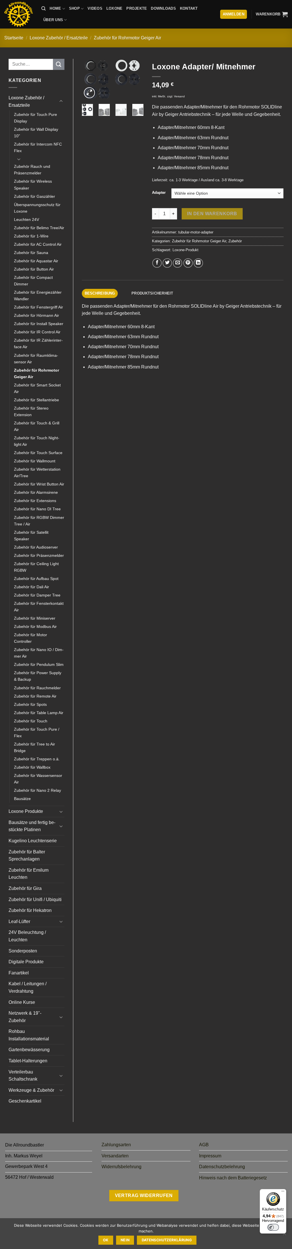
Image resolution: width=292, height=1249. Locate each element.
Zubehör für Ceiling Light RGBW (36, 567)
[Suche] (43, 8)
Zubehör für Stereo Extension (31, 411)
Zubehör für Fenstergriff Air (38, 307)
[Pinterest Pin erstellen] (188, 263)
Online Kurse (22, 1002)
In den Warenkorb (212, 213)
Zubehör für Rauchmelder (37, 688)
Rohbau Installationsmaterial (29, 1035)
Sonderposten (23, 950)
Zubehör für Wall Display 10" (36, 132)
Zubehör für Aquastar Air (36, 261)
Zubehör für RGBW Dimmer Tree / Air (39, 520)
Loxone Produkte (26, 811)
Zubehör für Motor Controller (30, 638)
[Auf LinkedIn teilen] (198, 263)
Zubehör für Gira (25, 888)
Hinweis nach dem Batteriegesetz (233, 1177)
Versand (179, 96)
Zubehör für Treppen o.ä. (37, 759)
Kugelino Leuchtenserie (33, 840)
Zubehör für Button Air (34, 269)
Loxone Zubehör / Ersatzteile (59, 37)
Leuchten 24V (26, 219)
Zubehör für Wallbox (32, 767)
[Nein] (284, 1235)
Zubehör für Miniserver (34, 618)
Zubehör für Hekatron (30, 910)
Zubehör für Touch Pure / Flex (36, 732)
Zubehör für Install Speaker (38, 323)
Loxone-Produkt (185, 250)
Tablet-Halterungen (28, 1060)
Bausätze (22, 798)
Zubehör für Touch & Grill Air (36, 426)
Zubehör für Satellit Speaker (31, 535)
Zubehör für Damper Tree (37, 595)
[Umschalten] (61, 101)
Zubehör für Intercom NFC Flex (38, 147)
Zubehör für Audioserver (36, 547)
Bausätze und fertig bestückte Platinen (32, 826)
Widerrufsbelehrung (121, 1166)
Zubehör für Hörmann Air (36, 315)
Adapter (159, 193)
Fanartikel (19, 972)
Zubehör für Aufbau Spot (36, 578)
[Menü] (282, 1192)
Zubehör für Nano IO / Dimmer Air (39, 652)
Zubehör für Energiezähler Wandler (38, 295)
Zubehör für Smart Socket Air (37, 388)
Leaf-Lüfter (19, 921)
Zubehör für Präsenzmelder (39, 555)
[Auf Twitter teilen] (167, 263)
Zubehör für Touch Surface (38, 452)
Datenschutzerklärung (167, 1240)
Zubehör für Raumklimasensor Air (36, 358)
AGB (204, 1144)
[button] (272, 14)
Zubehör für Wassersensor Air (38, 778)
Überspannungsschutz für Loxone (37, 207)
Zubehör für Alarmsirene (36, 492)
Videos (95, 8)
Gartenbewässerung (29, 1049)
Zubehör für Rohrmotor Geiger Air (127, 37)
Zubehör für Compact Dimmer (33, 280)
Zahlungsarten (116, 1144)
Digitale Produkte (26, 961)
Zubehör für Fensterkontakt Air (39, 606)
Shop (74, 8)
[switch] (273, 1227)
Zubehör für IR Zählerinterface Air (38, 343)
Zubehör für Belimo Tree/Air (39, 227)
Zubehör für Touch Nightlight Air (36, 441)
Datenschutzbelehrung (222, 1166)
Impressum (210, 1155)
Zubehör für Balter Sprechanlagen (27, 855)
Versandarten (115, 1155)
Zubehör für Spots (30, 704)
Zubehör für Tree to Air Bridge (34, 747)
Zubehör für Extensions (35, 500)
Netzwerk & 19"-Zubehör (25, 1017)
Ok (106, 1240)
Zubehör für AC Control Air (38, 244)
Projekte (136, 8)
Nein (125, 1240)
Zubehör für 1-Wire (31, 236)
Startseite (13, 37)
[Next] (135, 80)
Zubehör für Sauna (31, 252)
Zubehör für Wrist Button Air (39, 484)
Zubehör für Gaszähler (34, 196)
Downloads (163, 8)
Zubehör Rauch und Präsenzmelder (32, 169)
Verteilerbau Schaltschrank (23, 1075)
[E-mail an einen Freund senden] (177, 263)
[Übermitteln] (58, 64)
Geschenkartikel (25, 1101)
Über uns (53, 20)
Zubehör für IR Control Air (37, 332)
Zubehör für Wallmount (34, 461)
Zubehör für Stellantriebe (36, 400)
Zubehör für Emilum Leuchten (28, 874)
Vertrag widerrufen (144, 1195)
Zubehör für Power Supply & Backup (37, 676)
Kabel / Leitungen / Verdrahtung (27, 987)
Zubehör (235, 241)
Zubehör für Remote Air (35, 696)
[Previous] (90, 80)
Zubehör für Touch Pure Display (35, 117)
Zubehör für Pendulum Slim (39, 664)
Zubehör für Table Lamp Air (38, 712)
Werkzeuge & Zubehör (31, 1090)
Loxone (114, 8)
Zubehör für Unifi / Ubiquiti (35, 899)
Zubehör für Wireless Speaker (33, 184)
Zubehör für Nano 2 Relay (37, 790)
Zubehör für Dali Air (31, 587)
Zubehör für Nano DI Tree (37, 509)
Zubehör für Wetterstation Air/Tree (37, 472)
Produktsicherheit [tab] (152, 293)
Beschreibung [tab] (100, 293)
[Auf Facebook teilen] (157, 263)
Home (55, 8)
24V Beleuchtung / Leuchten (27, 936)
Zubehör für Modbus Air (35, 626)
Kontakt (189, 8)
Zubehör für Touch (30, 721)
